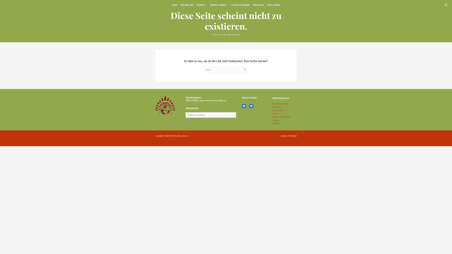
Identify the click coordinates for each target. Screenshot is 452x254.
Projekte (201, 5)
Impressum (276, 123)
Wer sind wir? (186, 5)
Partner (275, 114)
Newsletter (258, 5)
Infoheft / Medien (218, 5)
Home (174, 5)
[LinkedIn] (251, 106)
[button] (446, 5)
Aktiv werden (273, 5)
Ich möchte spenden (240, 5)
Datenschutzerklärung (281, 117)
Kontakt (275, 120)
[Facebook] (244, 106)
